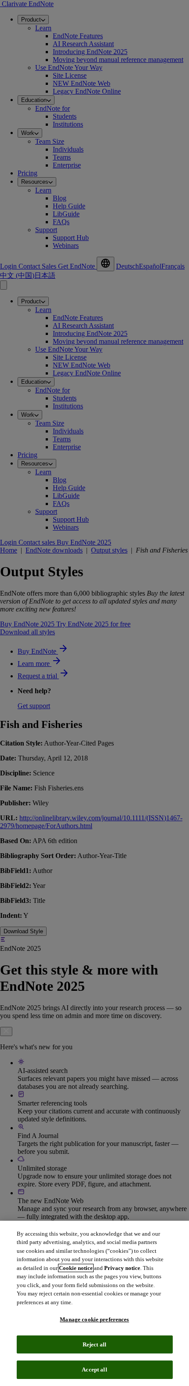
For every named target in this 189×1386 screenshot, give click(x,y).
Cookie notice (76, 1268)
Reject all (94, 1344)
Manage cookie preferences (94, 1319)
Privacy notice (122, 1268)
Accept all (94, 1369)
